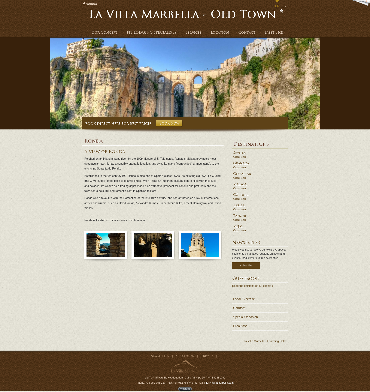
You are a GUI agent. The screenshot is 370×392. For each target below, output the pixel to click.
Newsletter (160, 356)
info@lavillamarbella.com (219, 382)
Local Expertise (244, 299)
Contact (246, 32)
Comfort (239, 308)
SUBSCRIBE (246, 265)
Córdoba (241, 195)
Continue (239, 156)
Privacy (207, 356)
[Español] (284, 4)
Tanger (239, 216)
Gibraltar (242, 174)
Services (193, 32)
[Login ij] (185, 390)
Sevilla (239, 153)
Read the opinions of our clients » (253, 285)
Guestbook (185, 356)
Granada (241, 163)
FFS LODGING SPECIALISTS (151, 32)
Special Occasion (245, 317)
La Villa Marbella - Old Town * (186, 14)
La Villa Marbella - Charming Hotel (265, 341)
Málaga (239, 184)
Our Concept (104, 32)
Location (220, 32)
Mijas (238, 226)
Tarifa (238, 205)
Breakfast (240, 326)
